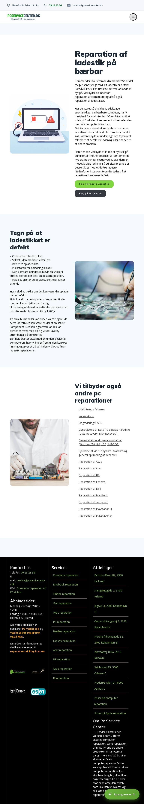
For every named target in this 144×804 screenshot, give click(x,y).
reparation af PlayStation (27, 651)
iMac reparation (62, 612)
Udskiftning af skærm (92, 409)
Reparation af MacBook (93, 495)
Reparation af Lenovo (92, 482)
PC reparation (61, 622)
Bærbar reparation (64, 631)
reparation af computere (90, 96)
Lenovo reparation (64, 640)
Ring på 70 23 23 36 (90, 193)
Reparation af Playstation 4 (95, 509)
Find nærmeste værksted (94, 184)
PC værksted (30, 628)
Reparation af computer (93, 502)
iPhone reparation (64, 594)
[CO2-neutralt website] (17, 672)
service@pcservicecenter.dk (87, 5)
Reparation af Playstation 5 (95, 515)
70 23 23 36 (55, 5)
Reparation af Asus (90, 461)
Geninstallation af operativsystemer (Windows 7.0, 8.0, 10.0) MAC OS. (100, 442)
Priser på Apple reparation (110, 713)
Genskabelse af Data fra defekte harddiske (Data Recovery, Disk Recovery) (104, 431)
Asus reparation (62, 668)
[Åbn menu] (133, 17)
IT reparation (61, 678)
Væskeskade (86, 416)
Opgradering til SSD (90, 423)
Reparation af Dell (90, 488)
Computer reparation (66, 575)
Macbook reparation (65, 584)
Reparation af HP (89, 475)
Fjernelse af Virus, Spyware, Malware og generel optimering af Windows (103, 453)
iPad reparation (62, 603)
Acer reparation (62, 650)
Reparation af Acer (90, 468)
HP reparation (61, 659)
